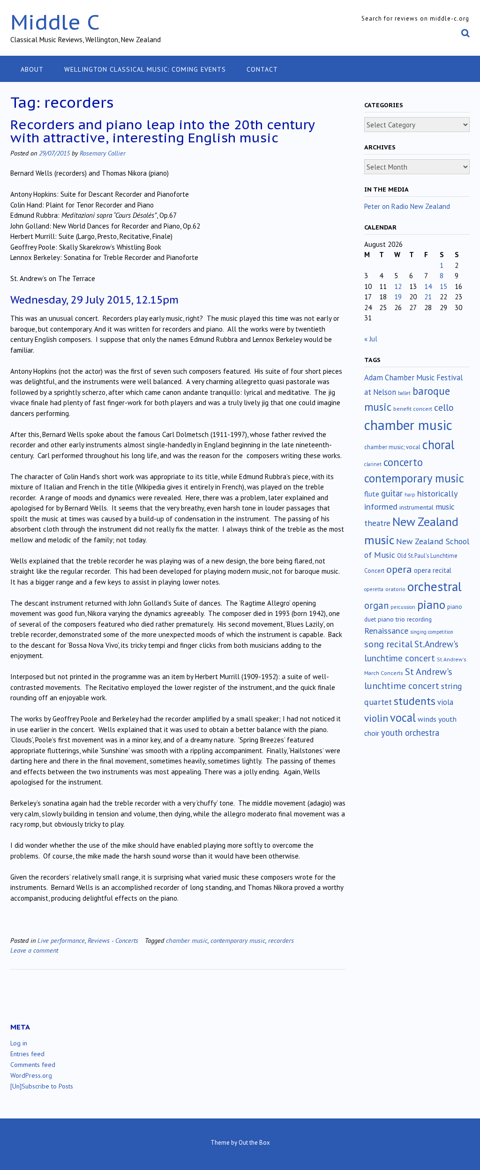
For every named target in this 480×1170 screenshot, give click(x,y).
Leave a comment (34, 950)
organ (376, 605)
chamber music (187, 940)
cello (444, 407)
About (32, 69)
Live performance (61, 940)
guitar (392, 493)
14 (428, 286)
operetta (373, 589)
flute (371, 493)
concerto (403, 462)
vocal (403, 717)
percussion (402, 607)
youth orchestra (410, 732)
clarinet (373, 464)
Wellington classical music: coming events (145, 69)
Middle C (55, 21)
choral (438, 444)
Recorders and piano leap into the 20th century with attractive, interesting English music (162, 131)
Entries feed (27, 1054)
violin (376, 718)
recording (419, 619)
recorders (281, 940)
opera (399, 569)
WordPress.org (31, 1075)
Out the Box (254, 1143)
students (414, 701)
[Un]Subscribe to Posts (41, 1086)
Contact (262, 69)
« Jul (370, 338)
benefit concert (412, 408)
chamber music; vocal (392, 447)
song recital (388, 643)
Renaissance (386, 630)
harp (410, 494)
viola (445, 702)
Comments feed (32, 1064)
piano (431, 604)
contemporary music (237, 940)
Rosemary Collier (103, 152)
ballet (404, 393)
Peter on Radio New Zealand (407, 206)
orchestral (434, 586)
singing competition (431, 632)
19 (398, 296)
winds (427, 719)
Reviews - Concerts (113, 940)
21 (428, 296)
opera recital (432, 570)
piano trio (391, 619)
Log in (18, 1043)
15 (443, 286)
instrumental (416, 507)
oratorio (395, 588)
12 (398, 286)
